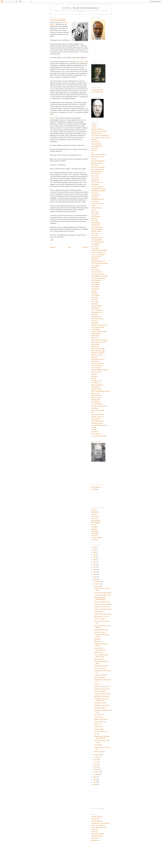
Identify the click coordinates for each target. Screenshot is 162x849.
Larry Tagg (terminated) (97, 327)
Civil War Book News (97, 90)
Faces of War (95, 248)
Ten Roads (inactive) (96, 423)
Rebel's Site (94, 832)
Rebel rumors (98, 641)
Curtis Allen (94, 535)
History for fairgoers (99, 751)
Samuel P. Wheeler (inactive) (99, 406)
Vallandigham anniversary (101, 665)
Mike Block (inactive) (97, 355)
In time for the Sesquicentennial (103, 592)
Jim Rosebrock (95, 295)
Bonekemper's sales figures (101, 705)
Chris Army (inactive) (97, 182)
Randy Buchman (95, 387)
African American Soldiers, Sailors (100, 137)
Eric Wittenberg (95, 244)
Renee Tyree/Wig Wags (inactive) (100, 391)
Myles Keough (95, 361)
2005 (94, 779)
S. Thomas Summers (97, 404)
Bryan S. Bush (95, 178)
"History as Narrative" (100, 619)
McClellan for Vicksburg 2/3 (101, 689)
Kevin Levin (94, 321)
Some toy (97, 734)
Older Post (85, 247)
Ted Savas (94, 514)
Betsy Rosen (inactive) (97, 156)
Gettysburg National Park (98, 261)
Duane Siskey (95, 233)
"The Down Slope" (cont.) (101, 731)
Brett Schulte (94, 165)
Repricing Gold (95, 840)
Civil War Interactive (96, 817)
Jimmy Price (94, 299)
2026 (94, 547)
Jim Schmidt (94, 297)
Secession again (98, 729)
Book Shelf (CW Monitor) (98, 161)
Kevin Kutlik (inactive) (97, 318)
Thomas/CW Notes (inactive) (99, 425)
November (98, 584)
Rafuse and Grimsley (97, 385)
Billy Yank (94, 159)
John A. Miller (95, 301)
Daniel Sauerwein (96, 216)
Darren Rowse (95, 533)
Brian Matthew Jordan (97, 171)
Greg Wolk (94, 267)
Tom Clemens (95, 431)
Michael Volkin (95, 512)
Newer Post (53, 247)
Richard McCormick (96, 395)
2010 (94, 572)
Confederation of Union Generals (100, 823)
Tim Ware (94, 429)
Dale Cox (93, 210)
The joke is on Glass (100, 632)
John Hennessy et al (96, 312)
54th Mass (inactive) (96, 129)
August (97, 757)
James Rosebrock (96, 280)
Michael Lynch (95, 346)
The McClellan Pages (97, 92)
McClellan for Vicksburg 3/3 (101, 686)
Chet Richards (95, 489)
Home (69, 247)
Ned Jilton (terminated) (97, 363)
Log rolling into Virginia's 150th (102, 595)
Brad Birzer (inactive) (97, 163)
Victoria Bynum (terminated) (98, 436)
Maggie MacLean (96, 333)
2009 (94, 574)
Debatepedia (97, 639)
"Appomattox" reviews (100, 703)
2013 (94, 564)
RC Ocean (94, 510)
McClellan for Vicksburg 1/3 (101, 696)
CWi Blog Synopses (96, 208)
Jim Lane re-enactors (100, 677)
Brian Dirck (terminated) (97, 167)
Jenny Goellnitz (95, 284)
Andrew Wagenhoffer (97, 146)
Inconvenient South (96, 272)
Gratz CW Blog (95, 265)
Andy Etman (94, 148)
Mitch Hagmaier (95, 522)
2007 (94, 579)
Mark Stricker (95, 338)
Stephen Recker (95, 419)
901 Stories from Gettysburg (99, 131)
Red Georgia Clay (96, 520)
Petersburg (94, 376)
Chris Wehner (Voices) (97, 186)
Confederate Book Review (98, 190)
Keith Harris (94, 314)
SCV (92, 412)
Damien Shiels (95, 212)
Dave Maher (94, 218)
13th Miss (94, 127)
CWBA (93, 205)
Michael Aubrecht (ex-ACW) (98, 342)
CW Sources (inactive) (97, 203)
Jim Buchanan (95, 289)
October (97, 586)
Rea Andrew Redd (96, 389)
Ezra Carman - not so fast (101, 616)
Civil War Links (95, 819)
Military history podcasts (101, 719)
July (96, 759)
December (98, 581)
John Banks (94, 303)
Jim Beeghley (95, 286)
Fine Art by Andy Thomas (98, 825)
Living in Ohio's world (100, 722)
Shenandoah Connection (98, 834)
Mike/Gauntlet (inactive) (97, 359)
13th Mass (94, 124)
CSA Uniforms (95, 201)
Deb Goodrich (95, 531)
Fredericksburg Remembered (99, 250)
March (97, 769)
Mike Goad (94, 357)
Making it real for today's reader (102, 614)
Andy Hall (94, 150)
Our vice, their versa (99, 668)
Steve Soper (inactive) (97, 421)
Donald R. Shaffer (96, 231)
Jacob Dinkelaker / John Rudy (99, 276)
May (96, 764)
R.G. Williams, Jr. (96, 382)
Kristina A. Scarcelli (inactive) (99, 325)
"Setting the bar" (98, 611)
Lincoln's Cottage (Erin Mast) (99, 331)
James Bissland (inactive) (98, 278)
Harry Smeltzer (95, 269)
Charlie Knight (95, 180)
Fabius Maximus (95, 487)
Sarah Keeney (95, 516)
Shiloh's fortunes (98, 726)
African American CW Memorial (99, 135)
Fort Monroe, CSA (99, 714)
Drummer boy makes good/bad (102, 604)
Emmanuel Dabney (96, 240)
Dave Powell (94, 220)
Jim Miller (94, 291)
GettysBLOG (94, 259)
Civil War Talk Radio (96, 537)
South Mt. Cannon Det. (97, 416)
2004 (94, 782)
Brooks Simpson (95, 173)
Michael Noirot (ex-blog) (97, 348)
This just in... (97, 684)
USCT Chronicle (95, 434)
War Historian (95, 838)
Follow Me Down (80, 61)
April (96, 767)
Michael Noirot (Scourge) (98, 350)
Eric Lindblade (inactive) (97, 242)
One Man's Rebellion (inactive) (99, 370)
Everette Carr (95, 246)
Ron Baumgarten (95, 399)
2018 (94, 555)
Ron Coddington (95, 402)
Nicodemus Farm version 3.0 (102, 606)
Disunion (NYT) (95, 225)
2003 (94, 784)
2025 (94, 550)
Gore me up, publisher (100, 691)
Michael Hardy (95, 344)
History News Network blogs (99, 827)
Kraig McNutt (94, 323)
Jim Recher (94, 293)
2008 (94, 577)
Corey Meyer (94, 193)
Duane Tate (94, 235)
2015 (94, 560)
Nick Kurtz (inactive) (96, 365)
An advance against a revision (102, 694)
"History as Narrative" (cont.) (102, 602)
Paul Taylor (94, 374)
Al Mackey (94, 139)
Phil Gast (93, 378)
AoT (92, 152)
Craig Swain (94, 197)
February (97, 771)
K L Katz (93, 524)
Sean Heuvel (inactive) (97, 414)
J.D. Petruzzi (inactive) (97, 274)
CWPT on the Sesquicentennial (102, 609)
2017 (94, 557)
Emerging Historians (96, 237)
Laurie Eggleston (95, 329)
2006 (94, 777)
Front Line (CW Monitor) (97, 254)
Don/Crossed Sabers (97, 229)
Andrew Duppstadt (96, 144)
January (97, 774)
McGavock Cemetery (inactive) (99, 340)
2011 (94, 569)
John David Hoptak (96, 306)
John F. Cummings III (97, 310)
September (98, 754)
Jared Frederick (95, 282)
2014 (94, 562)
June (96, 762)
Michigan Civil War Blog (97, 352)
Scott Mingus (95, 408)
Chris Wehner (95, 184)
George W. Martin (96, 257)
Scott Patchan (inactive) (97, 410)
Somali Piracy (95, 539)
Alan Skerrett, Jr (95, 141)
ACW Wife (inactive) (96, 133)
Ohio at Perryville (96, 367)
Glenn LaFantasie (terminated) (99, 263)
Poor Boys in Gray (96, 380)
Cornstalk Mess (95, 195)
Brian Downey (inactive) (97, 169)
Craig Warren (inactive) (97, 199)
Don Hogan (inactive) (97, 227)
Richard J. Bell (95, 393)
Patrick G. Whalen (96, 372)
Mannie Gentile (95, 335)
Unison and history (99, 659)
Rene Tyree (94, 518)
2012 (94, 567)
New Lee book (98, 745)
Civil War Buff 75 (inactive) (98, 188)
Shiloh (53, 118)
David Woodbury (95, 223)
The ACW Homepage (97, 836)
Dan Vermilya (95, 214)
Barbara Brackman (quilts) (98, 154)
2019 (94, 552)
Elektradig (94, 529)
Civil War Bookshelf (81, 7)
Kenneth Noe (94, 829)
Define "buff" (97, 724)
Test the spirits (98, 652)
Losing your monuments (100, 675)
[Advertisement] (99, 51)
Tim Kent (93, 427)
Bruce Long (94, 176)
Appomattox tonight (99, 707)
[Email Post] (51, 239)
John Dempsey (95, 308)
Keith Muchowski (96, 316)
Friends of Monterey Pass (98, 252)
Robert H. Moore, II (96, 397)
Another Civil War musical (101, 630)
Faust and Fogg (98, 717)
